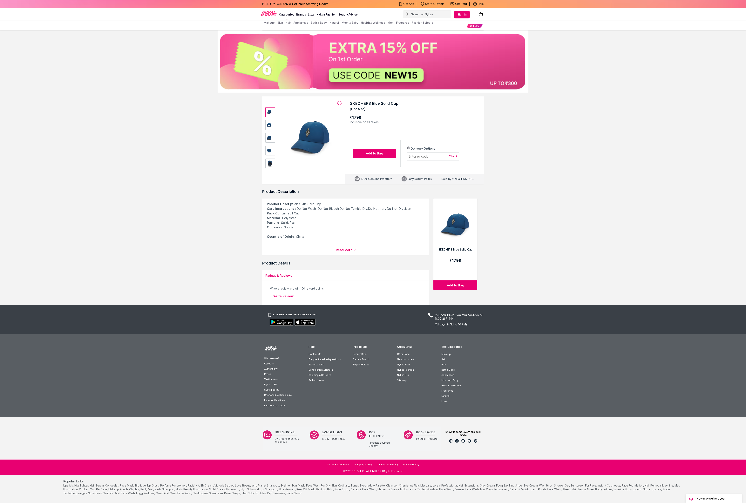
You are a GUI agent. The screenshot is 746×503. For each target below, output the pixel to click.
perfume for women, (173, 485)
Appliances (447, 375)
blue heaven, (287, 489)
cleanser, (392, 485)
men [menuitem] (390, 22)
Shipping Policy (363, 464)
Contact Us (315, 354)
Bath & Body (448, 369)
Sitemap (402, 380)
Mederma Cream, (388, 489)
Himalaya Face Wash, (440, 489)
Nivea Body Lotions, (600, 489)
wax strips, (546, 485)
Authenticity (271, 368)
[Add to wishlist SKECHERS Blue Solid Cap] (339, 103)
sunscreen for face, (584, 485)
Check (453, 156)
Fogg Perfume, (145, 493)
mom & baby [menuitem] (350, 22)
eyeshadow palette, (372, 485)
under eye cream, (526, 485)
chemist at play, (409, 485)
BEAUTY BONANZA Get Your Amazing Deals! (295, 4)
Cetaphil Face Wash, (364, 489)
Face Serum (294, 493)
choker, (84, 489)
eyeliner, (286, 485)
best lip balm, (325, 489)
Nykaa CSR (270, 384)
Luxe (444, 401)
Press (267, 374)
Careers (269, 363)
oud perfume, (99, 489)
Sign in (462, 14)
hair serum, (97, 485)
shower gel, (562, 485)
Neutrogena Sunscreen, (208, 493)
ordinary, (344, 485)
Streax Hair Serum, (574, 489)
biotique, (140, 485)
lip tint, (509, 485)
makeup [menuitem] (269, 22)
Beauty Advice (348, 14)
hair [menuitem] (288, 22)
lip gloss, (153, 485)
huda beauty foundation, (192, 489)
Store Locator (316, 364)
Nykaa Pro (403, 375)
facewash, (233, 489)
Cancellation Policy (387, 464)
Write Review (283, 296)
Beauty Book (360, 354)
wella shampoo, (165, 489)
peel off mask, (305, 489)
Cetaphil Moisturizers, (523, 489)
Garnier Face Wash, (467, 489)
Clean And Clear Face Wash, (174, 493)
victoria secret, (224, 485)
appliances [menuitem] (301, 22)
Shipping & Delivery (320, 375)
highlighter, (81, 485)
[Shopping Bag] (480, 14)
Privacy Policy (411, 464)
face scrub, (342, 489)
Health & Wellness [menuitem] (373, 22)
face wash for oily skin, (321, 485)
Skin (443, 359)
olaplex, (134, 489)
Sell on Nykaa (316, 380)
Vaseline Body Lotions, (628, 489)
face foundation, (633, 485)
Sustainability (271, 389)
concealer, (112, 485)
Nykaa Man (403, 364)
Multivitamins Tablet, (413, 489)
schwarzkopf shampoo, (262, 489)
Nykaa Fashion (326, 14)
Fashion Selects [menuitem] (422, 22)
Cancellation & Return (321, 369)
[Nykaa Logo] (269, 13)
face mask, (127, 485)
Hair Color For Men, (254, 493)
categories (286, 14)
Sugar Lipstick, (652, 489)
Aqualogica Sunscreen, (88, 493)
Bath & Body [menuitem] (319, 22)
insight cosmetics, (609, 485)
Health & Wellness (451, 385)
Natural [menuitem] (334, 22)
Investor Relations (274, 400)
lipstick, (68, 485)
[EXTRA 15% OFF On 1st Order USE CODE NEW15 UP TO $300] (373, 61)
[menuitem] (474, 25)
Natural (445, 396)
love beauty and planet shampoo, (257, 485)
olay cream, (487, 485)
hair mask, (298, 485)
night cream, (217, 489)
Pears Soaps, (232, 493)
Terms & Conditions (338, 464)
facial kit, (194, 485)
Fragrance (447, 390)
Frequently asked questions (325, 359)
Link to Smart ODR (274, 405)
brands (301, 14)
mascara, (426, 485)
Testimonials (271, 379)
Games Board (361, 359)
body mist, (147, 489)
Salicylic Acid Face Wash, (119, 493)
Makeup (446, 354)
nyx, (243, 489)
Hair (443, 364)
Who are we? (271, 358)
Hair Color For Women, (494, 489)
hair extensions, (469, 485)
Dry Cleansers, (276, 493)
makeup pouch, (118, 489)
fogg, (499, 485)
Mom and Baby (449, 380)
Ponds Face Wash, (550, 489)
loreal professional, (445, 485)
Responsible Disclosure (278, 395)
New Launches (405, 359)
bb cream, (207, 485)
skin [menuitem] (280, 22)
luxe (311, 14)
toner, (355, 485)
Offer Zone (403, 354)
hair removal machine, (659, 485)
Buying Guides (361, 364)
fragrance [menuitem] (402, 22)
